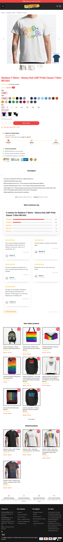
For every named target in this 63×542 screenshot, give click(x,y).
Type (2, 90)
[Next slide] (59, 39)
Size (2, 104)
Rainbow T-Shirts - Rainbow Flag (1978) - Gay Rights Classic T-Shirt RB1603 (11, 482)
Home (3, 13)
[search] (57, 6)
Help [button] (60, 540)
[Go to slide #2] (31, 67)
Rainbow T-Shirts (22, 13)
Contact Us (36, 521)
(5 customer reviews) (14, 84)
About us (19, 512)
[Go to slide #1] (23, 67)
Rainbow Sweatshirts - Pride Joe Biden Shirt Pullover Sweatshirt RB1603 (31, 409)
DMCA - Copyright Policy (23, 519)
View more (31, 419)
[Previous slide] (4, 39)
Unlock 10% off (3, 535)
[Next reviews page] (58, 311)
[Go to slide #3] (40, 67)
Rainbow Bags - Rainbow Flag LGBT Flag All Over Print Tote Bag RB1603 (31, 348)
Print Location (5, 110)
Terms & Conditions (22, 514)
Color (2, 95)
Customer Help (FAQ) (38, 523)
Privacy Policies (21, 517)
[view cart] (60, 6)
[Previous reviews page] (50, 311)
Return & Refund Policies (39, 519)
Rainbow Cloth (11, 13)
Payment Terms (37, 516)
